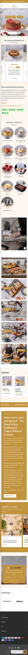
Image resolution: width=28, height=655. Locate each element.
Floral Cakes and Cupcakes (7, 177)
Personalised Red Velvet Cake (6, 389)
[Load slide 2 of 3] (12, 33)
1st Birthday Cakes (7, 210)
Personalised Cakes (7, 140)
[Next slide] (16, 33)
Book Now (6, 266)
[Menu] (2, 5)
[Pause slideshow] (19, 33)
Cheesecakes (7, 158)
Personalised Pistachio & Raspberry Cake (18, 390)
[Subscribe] (22, 577)
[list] (14, 601)
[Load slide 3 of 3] (14, 33)
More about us (9, 495)
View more (13, 124)
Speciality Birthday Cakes (20, 141)
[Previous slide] (9, 33)
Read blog (3, 511)
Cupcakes (20, 176)
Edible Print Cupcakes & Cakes (21, 159)
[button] (13, 84)
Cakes (7, 194)
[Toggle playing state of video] (25, 248)
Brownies (20, 194)
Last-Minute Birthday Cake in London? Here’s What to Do (10, 541)
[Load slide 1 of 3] (11, 33)
